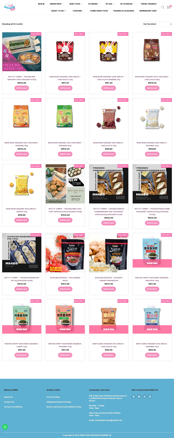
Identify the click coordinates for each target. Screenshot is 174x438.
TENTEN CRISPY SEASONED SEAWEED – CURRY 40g (21, 345)
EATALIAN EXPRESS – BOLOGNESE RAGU (65, 279)
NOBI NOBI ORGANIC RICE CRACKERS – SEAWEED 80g (65, 144)
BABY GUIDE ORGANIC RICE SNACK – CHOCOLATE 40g (109, 345)
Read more (152, 289)
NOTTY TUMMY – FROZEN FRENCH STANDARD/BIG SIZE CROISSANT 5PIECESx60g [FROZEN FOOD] (108, 211)
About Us (8, 397)
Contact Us (9, 402)
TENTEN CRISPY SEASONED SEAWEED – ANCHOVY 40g (152, 279)
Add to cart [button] (21, 88)
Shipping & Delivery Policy (59, 402)
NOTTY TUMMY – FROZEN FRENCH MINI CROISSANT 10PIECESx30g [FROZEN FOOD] (152, 211)
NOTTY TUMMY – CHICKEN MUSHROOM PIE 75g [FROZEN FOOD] (21, 279)
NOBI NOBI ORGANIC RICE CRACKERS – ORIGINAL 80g (21, 144)
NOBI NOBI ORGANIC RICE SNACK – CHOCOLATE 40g (108, 144)
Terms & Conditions (13, 407)
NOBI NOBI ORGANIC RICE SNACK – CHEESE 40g (21, 210)
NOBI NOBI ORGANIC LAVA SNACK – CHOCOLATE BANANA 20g (109, 78)
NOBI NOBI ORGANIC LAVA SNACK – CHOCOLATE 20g (65, 78)
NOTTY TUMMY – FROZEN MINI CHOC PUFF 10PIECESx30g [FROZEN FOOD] (65, 210)
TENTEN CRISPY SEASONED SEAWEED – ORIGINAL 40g (65, 345)
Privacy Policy (53, 397)
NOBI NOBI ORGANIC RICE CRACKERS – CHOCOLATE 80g (152, 78)
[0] (168, 7)
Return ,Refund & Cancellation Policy (64, 407)
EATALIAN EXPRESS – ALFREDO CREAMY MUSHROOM (108, 279)
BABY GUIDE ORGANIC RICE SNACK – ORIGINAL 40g (152, 345)
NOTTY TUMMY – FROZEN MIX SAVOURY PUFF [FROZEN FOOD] (21, 78)
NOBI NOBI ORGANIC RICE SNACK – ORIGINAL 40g (152, 144)
